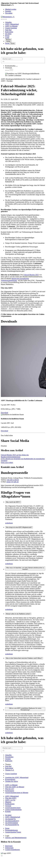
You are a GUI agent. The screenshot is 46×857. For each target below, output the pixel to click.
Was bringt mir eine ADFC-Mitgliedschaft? (19, 527)
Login (7, 37)
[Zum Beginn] (2, 855)
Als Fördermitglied (11, 823)
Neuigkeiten (9, 757)
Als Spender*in (10, 819)
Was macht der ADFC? (13, 502)
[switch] (17, 66)
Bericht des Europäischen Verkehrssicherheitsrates (15, 279)
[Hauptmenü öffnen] (6, 19)
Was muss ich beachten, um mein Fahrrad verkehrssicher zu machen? (25, 568)
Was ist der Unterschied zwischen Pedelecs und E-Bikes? (24, 658)
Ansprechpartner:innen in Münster (16, 792)
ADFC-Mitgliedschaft (12, 817)
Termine (8, 759)
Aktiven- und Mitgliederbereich (15, 838)
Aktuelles (8, 22)
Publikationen (9, 804)
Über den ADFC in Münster (14, 787)
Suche (7, 43)
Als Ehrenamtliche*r (12, 821)
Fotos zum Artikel (7, 462)
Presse (7, 36)
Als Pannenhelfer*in (12, 825)
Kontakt (8, 811)
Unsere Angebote (11, 28)
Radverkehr (9, 32)
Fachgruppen (9, 791)
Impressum (9, 846)
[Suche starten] (3, 61)
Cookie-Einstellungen (12, 850)
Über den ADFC (10, 798)
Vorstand (8, 806)
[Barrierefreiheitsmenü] (2, 19)
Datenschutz (9, 848)
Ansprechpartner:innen (13, 808)
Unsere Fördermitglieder (13, 809)
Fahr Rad (8, 30)
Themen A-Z (9, 770)
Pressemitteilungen (11, 830)
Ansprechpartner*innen (13, 832)
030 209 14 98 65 (13, 480)
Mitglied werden (10, 9)
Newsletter (8, 13)
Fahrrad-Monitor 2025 (31, 275)
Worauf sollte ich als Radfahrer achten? (18, 614)
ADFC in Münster (11, 26)
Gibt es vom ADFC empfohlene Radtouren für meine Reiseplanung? (25, 709)
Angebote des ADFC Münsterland (16, 777)
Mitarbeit (8, 802)
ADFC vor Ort (10, 800)
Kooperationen (10, 779)
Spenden (8, 11)
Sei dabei (8, 34)
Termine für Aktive (11, 781)
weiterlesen (9, 523)
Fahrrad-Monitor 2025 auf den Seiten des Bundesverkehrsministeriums (15, 456)
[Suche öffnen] (4, 19)
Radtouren (8, 761)
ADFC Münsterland (12, 24)
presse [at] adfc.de (12, 482)
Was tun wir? (9, 789)
